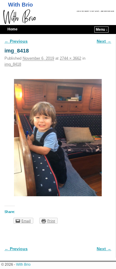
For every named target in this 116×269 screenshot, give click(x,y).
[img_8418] (58, 138)
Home (12, 29)
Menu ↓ (102, 29)
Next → (104, 41)
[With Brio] (58, 16)
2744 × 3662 (70, 58)
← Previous (16, 41)
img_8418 (12, 64)
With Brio (20, 4)
